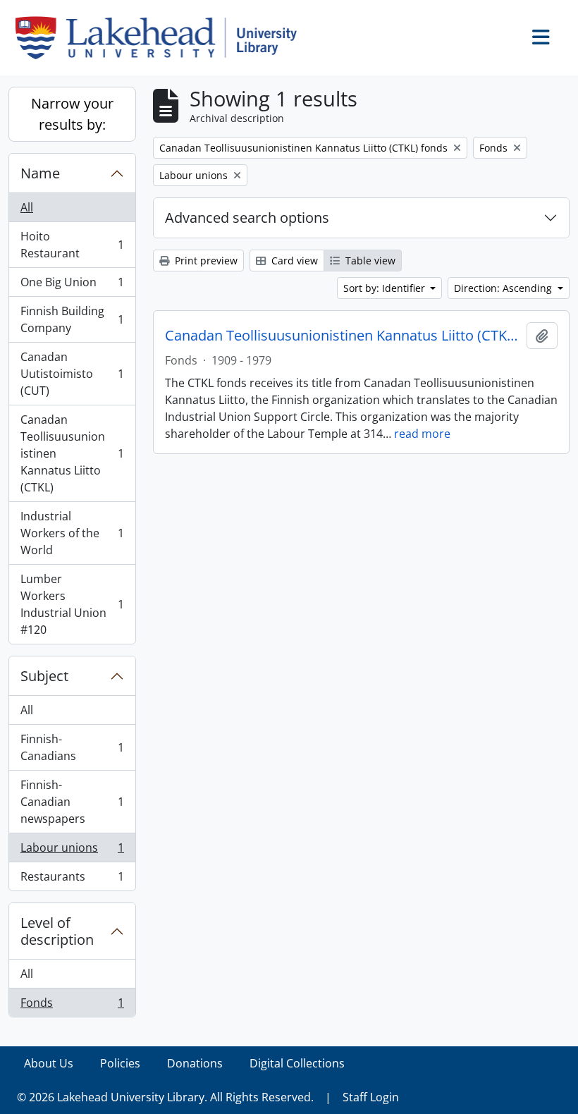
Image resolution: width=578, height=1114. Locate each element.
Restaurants (72, 879)
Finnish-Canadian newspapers (72, 801)
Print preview (205, 260)
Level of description (57, 931)
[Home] (162, 38)
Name (40, 173)
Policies (120, 1063)
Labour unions (72, 851)
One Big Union (72, 285)
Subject (44, 675)
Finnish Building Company (72, 319)
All (26, 207)
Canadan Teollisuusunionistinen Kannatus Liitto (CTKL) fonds (343, 335)
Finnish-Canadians (72, 747)
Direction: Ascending (504, 288)
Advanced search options (247, 217)
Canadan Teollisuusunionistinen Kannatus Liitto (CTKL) (72, 453)
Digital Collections (297, 1063)
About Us (48, 1063)
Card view (293, 260)
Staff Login (371, 1097)
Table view (369, 260)
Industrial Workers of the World (72, 533)
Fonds (72, 1006)
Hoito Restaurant (72, 244)
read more (422, 433)
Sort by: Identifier (385, 288)
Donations (195, 1063)
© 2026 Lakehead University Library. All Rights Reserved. (165, 1097)
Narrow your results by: (72, 114)
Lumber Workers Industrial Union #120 (72, 604)
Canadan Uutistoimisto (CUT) (72, 373)
